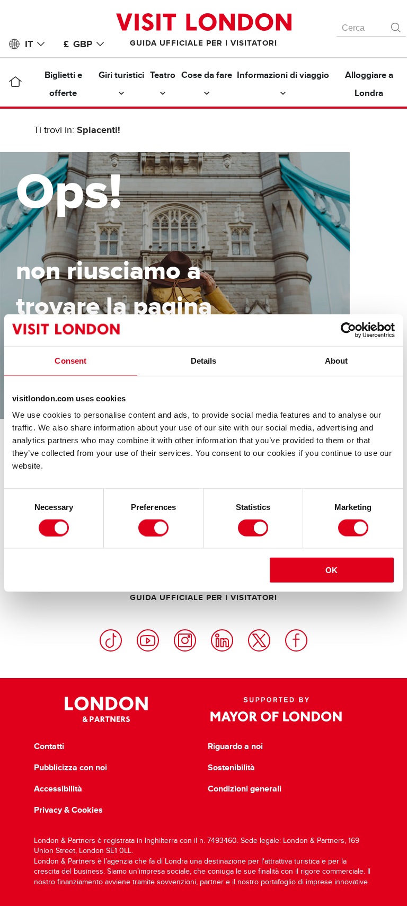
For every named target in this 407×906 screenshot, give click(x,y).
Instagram (185, 640)
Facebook (296, 640)
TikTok (111, 640)
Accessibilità (58, 789)
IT (29, 44)
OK (331, 570)
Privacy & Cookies (68, 810)
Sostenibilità (231, 767)
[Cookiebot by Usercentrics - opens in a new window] (348, 330)
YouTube (148, 640)
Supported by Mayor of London (276, 709)
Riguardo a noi (235, 746)
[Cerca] (396, 25)
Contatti (49, 746)
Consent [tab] (70, 360)
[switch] (153, 527)
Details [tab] (204, 360)
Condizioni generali (244, 789)
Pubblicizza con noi (70, 767)
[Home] (15, 84)
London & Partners (106, 709)
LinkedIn (222, 640)
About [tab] (336, 360)
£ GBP (78, 44)
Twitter (259, 640)
